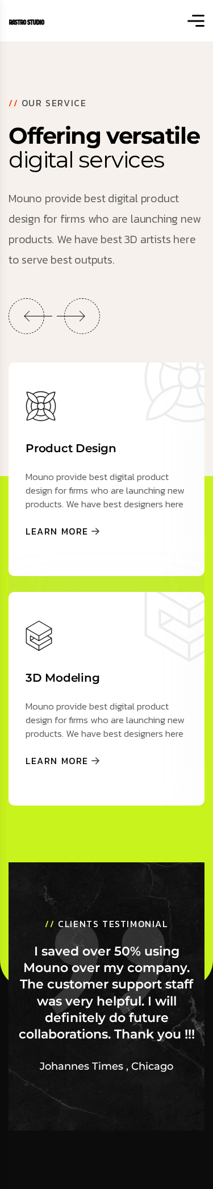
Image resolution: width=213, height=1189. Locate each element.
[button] (26, 316)
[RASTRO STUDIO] (27, 20)
